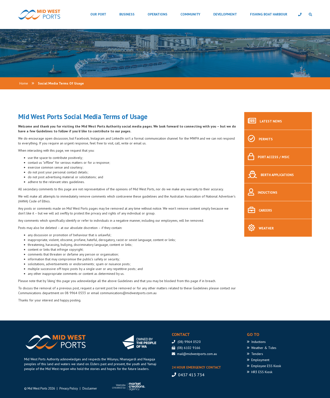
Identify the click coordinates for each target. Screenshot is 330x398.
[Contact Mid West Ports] (299, 14)
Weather (266, 228)
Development (225, 14)
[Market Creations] (130, 386)
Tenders (257, 354)
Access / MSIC (273, 157)
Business (127, 14)
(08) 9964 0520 (189, 342)
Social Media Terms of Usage (61, 83)
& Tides (263, 348)
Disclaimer (89, 388)
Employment (260, 360)
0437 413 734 (191, 374)
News (271, 121)
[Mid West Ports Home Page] (27, 15)
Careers (265, 210)
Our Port (98, 14)
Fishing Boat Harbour (268, 14)
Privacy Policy (68, 388)
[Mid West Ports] (55, 342)
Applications (277, 175)
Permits (266, 139)
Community (190, 14)
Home (23, 83)
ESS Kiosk (266, 366)
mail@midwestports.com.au (197, 354)
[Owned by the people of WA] (141, 342)
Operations (157, 14)
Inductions (267, 193)
